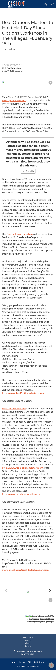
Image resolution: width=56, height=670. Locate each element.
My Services (27, 646)
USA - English (8, 49)
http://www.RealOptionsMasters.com (23, 393)
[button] (45, 4)
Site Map (22, 662)
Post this (30, 171)
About (27, 643)
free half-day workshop (20, 234)
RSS (29, 662)
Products (27, 641)
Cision (31, 666)
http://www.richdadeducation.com (21, 494)
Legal (13, 662)
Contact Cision (27, 638)
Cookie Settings (39, 662)
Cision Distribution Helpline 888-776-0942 (28, 653)
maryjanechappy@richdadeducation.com (25, 570)
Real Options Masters (14, 100)
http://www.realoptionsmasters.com (22, 468)
